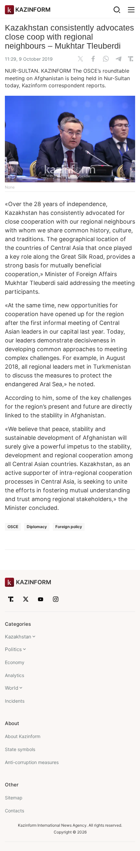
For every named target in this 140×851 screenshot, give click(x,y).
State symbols (20, 749)
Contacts (14, 810)
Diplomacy (37, 526)
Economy (14, 662)
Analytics (14, 675)
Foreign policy (68, 526)
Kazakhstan (18, 637)
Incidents (14, 701)
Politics (13, 649)
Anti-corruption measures (32, 762)
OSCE (12, 526)
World (11, 688)
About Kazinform (22, 736)
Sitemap (13, 797)
